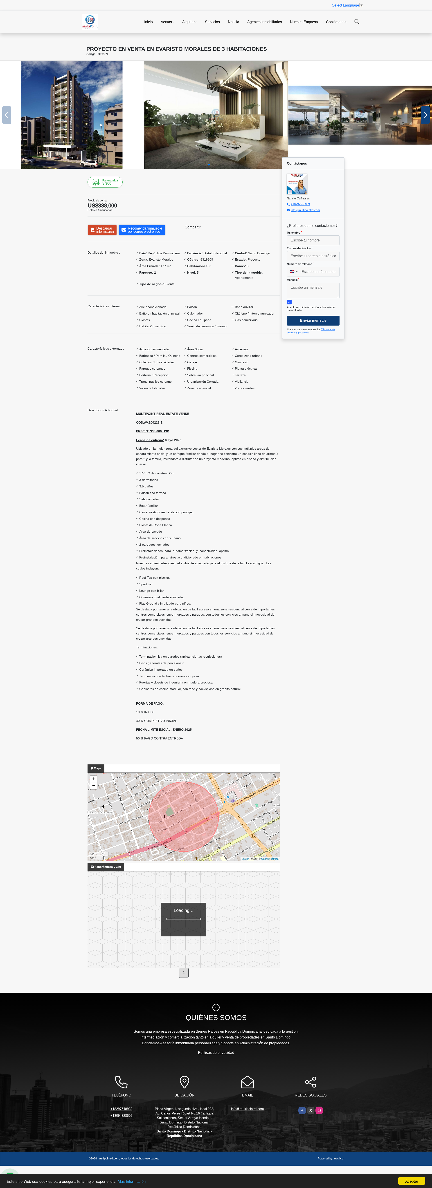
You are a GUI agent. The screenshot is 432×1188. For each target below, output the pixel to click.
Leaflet (245, 858)
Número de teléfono (300, 264)
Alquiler (188, 22)
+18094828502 (121, 1115)
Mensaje (293, 279)
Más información (132, 1181)
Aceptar (411, 1181)
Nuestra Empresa (304, 22)
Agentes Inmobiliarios (264, 22)
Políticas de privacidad (216, 1052)
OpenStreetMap (270, 858)
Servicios (212, 22)
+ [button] (93, 779)
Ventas (166, 22)
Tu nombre (294, 232)
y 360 (110, 182)
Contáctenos (336, 22)
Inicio (148, 22)
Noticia (233, 22)
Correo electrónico (300, 248)
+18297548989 (300, 204)
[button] (209, 164)
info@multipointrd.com (305, 210)
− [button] (93, 785)
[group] (72, 115)
